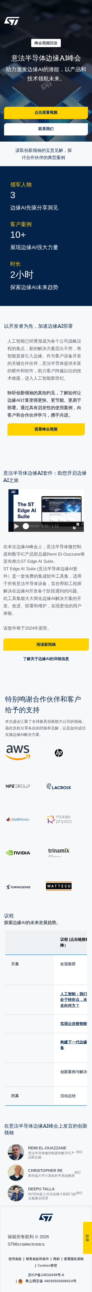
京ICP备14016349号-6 (46, 1275)
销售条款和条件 (37, 1259)
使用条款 (15, 1259)
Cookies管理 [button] (47, 1265)
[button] (16, 526)
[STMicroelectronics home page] (11, 23)
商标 (56, 1259)
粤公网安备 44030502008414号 (50, 1281)
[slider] (26, 526)
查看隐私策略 (74, 1259)
